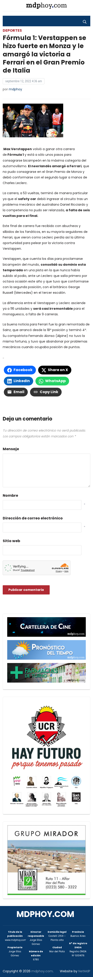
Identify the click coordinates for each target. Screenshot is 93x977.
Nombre (10, 495)
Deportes (12, 30)
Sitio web (11, 540)
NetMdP (84, 971)
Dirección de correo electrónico (33, 518)
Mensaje (11, 449)
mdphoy (15, 89)
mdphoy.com (45, 914)
